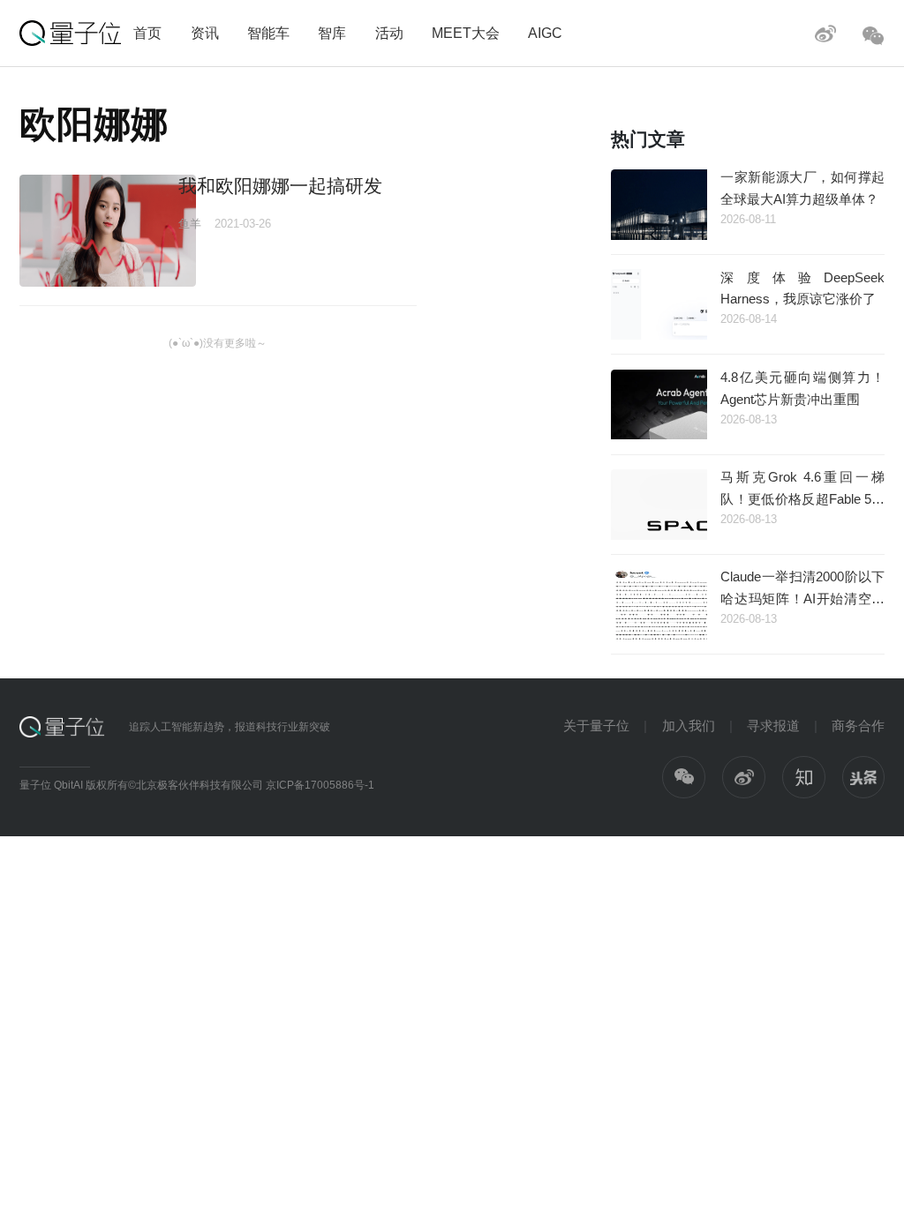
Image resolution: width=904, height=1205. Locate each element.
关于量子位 (596, 725)
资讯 (205, 33)
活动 (389, 33)
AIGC (545, 33)
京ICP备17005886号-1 (320, 785)
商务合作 (858, 725)
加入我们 (688, 725)
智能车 (268, 33)
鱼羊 (189, 223)
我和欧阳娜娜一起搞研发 (280, 186)
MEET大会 (466, 33)
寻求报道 (773, 725)
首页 (147, 33)
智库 (332, 33)
